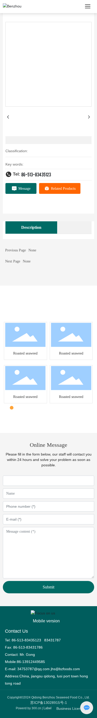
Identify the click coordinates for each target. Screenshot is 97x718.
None (32, 250)
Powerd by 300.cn (28, 708)
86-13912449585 (31, 662)
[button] (6, 408)
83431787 (53, 640)
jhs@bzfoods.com (65, 669)
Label (47, 708)
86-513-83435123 (36, 174)
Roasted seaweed (25, 353)
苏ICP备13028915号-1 (48, 703)
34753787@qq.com (33, 669)
